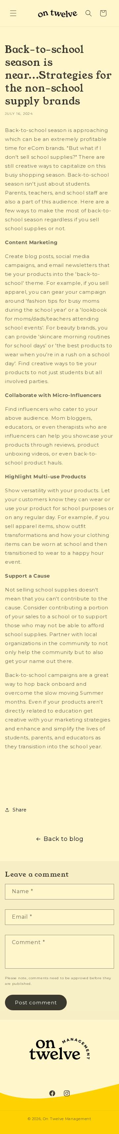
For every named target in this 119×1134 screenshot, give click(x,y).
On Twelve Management (67, 1118)
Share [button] (20, 810)
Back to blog (63, 839)
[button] (13, 13)
